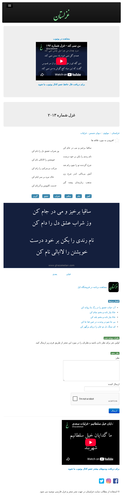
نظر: (117, 358)
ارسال (114, 411)
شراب (57, 196)
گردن (35, 196)
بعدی (55, 274)
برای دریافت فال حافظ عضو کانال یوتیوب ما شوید (61, 84)
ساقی (68, 196)
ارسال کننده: (113, 384)
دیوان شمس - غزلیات (90, 133)
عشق (46, 196)
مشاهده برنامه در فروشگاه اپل (92, 287)
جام (78, 196)
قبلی (68, 274)
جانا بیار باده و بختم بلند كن (102, 317)
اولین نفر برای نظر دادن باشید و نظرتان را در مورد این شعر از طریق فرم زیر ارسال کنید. (77, 342)
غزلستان (115, 133)
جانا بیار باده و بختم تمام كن (102, 312)
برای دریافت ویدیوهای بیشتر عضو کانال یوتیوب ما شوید (93, 469)
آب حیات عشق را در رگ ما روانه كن (98, 307)
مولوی (106, 133)
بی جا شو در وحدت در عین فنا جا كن (98, 322)
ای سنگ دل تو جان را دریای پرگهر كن (97, 326)
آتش (88, 196)
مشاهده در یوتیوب (61, 38)
